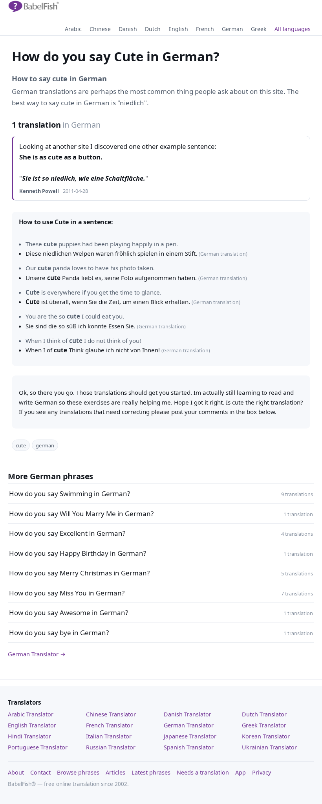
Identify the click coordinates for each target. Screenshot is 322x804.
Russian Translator (110, 747)
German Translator (189, 725)
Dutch (153, 29)
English (178, 29)
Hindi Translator (29, 736)
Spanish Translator (189, 747)
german (45, 445)
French (205, 29)
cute (21, 445)
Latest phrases (151, 772)
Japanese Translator (190, 736)
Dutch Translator (264, 714)
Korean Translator (266, 736)
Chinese (100, 29)
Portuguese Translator (38, 747)
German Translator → (37, 654)
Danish (128, 29)
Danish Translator (187, 714)
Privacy (261, 772)
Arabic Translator (30, 714)
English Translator (32, 725)
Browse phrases (78, 772)
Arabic (73, 29)
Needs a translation (203, 772)
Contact (40, 772)
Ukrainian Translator (269, 747)
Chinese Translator (111, 714)
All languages (292, 29)
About (16, 772)
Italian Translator (109, 736)
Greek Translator (264, 725)
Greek (259, 29)
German (232, 29)
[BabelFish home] (33, 6)
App (240, 772)
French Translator (109, 725)
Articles (115, 772)
